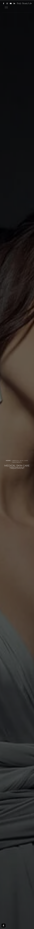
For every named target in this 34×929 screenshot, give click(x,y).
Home (8, 460)
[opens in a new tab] (3, 3)
